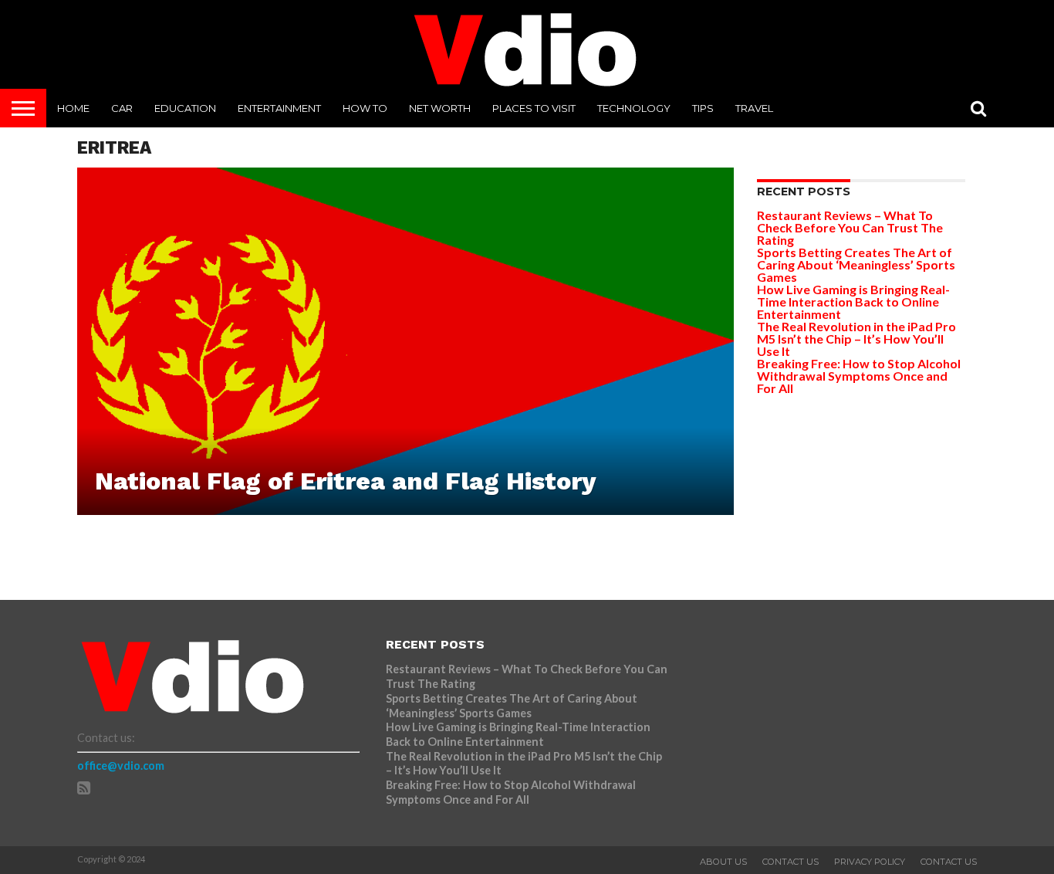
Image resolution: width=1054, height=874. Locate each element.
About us (723, 861)
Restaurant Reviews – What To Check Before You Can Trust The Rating (850, 227)
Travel (754, 108)
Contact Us (790, 861)
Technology (634, 108)
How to (365, 108)
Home (73, 108)
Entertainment (279, 108)
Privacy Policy (869, 861)
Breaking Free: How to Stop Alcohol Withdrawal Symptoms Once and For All (859, 375)
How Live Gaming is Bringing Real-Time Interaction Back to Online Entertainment (853, 301)
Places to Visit (534, 108)
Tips (703, 108)
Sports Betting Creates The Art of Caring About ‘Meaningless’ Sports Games (856, 264)
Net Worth (440, 108)
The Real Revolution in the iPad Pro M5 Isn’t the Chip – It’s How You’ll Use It (856, 338)
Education (185, 108)
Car (122, 108)
